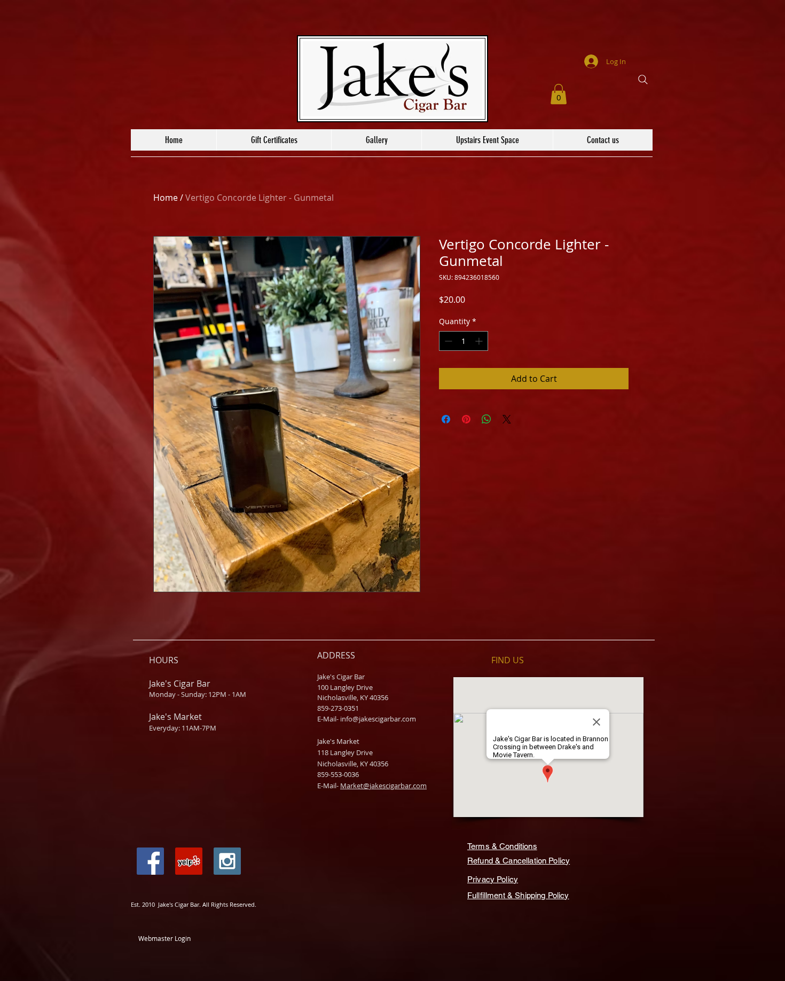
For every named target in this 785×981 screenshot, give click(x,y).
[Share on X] (506, 419)
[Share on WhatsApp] (486, 419)
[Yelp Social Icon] (188, 861)
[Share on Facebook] (445, 419)
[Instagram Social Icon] (227, 861)
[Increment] (479, 341)
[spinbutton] (463, 341)
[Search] (643, 79)
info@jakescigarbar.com (378, 719)
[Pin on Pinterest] (466, 419)
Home (165, 197)
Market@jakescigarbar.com (383, 785)
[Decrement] (447, 341)
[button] (558, 94)
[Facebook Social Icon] (150, 861)
